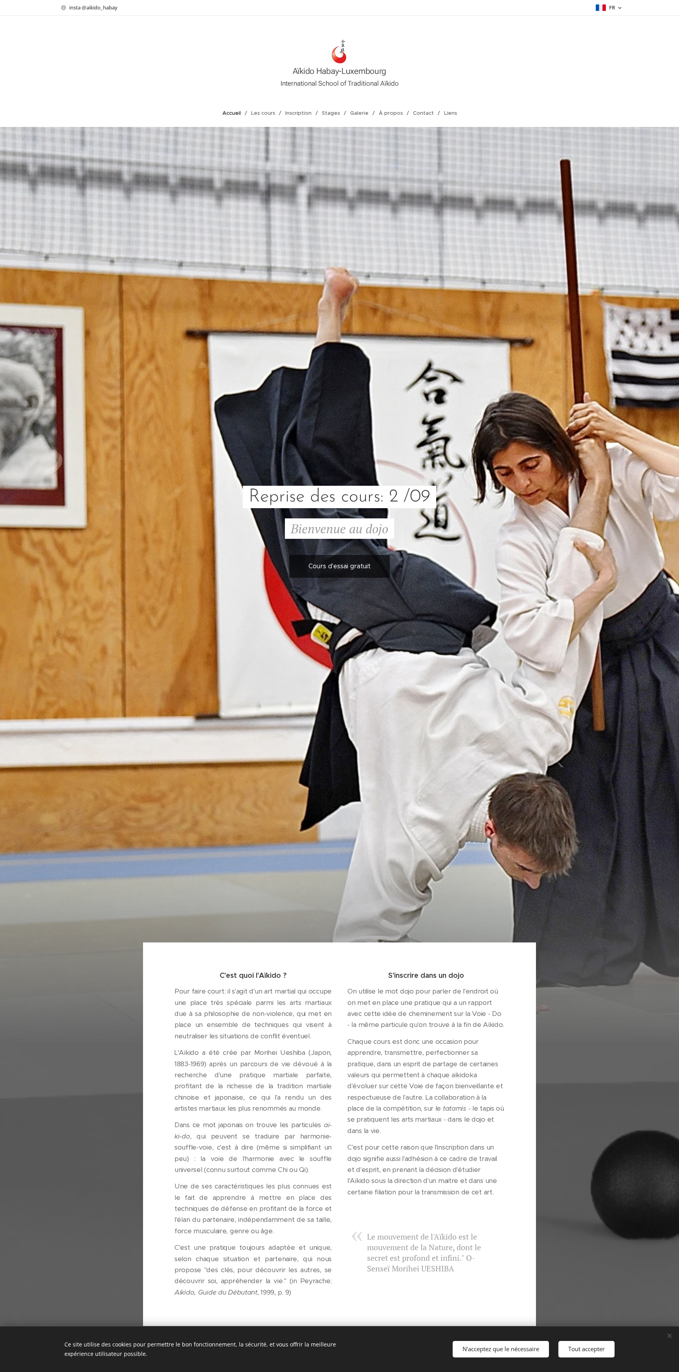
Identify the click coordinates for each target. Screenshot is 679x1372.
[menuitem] (234, 113)
